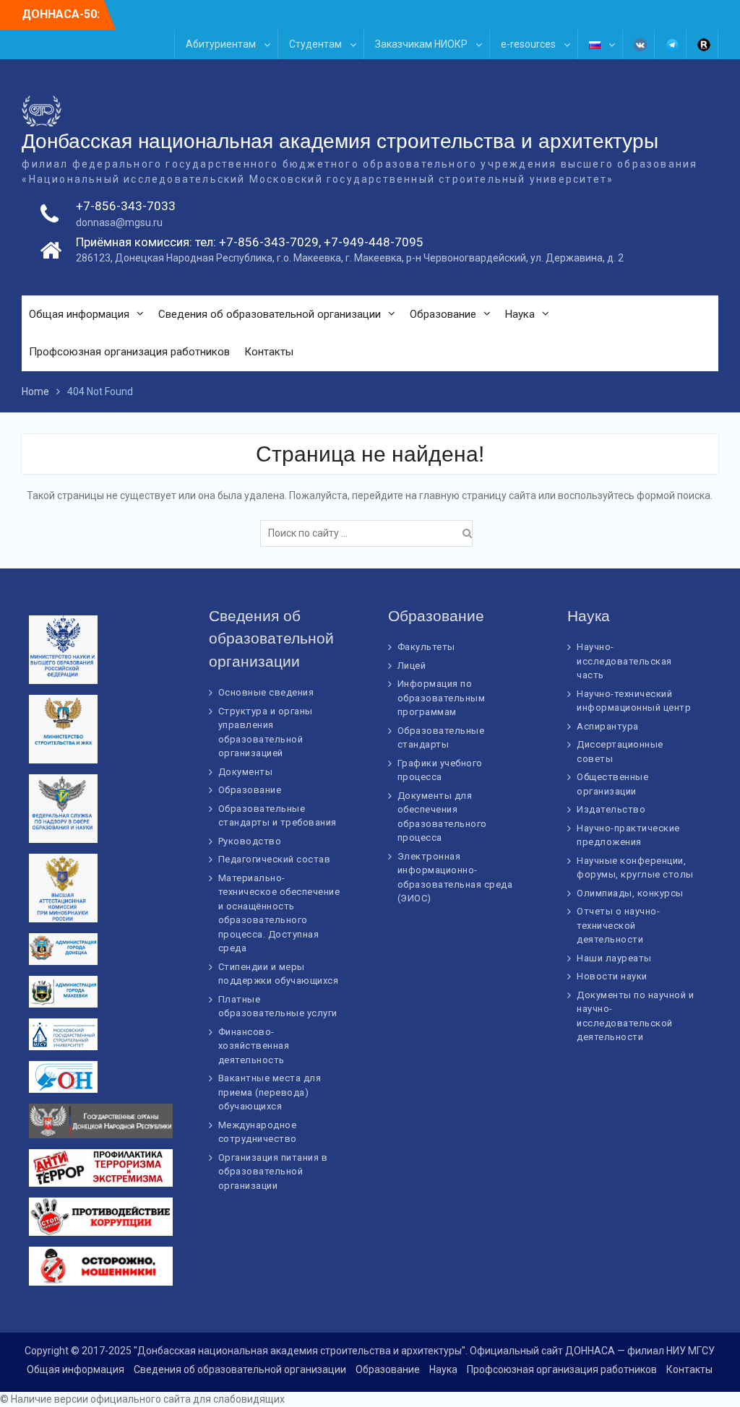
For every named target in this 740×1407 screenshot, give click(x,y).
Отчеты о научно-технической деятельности (618, 925)
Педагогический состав (274, 859)
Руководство (250, 841)
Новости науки (612, 976)
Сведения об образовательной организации (269, 314)
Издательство (611, 809)
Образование (443, 314)
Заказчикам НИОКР (421, 44)
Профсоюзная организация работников (129, 351)
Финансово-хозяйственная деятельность (254, 1045)
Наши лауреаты (614, 958)
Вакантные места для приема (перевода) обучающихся (270, 1092)
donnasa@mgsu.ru (119, 222)
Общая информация (79, 314)
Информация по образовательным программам (441, 697)
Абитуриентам (221, 44)
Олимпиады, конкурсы (630, 893)
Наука (520, 314)
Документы (245, 771)
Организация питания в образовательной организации (273, 1171)
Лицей (411, 665)
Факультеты (426, 646)
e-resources (528, 44)
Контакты (268, 351)
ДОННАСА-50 (151, 14)
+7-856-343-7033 (126, 206)
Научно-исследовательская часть (624, 660)
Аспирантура (608, 726)
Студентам (315, 44)
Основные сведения (266, 692)
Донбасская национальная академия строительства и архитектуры (340, 141)
